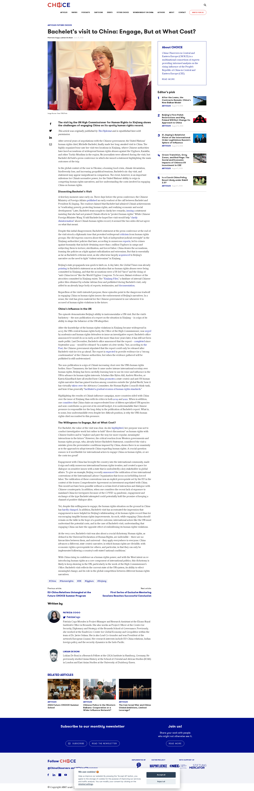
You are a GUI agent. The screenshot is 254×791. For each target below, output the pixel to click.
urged (148, 330)
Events (109, 12)
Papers (74, 12)
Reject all (161, 781)
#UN (79, 581)
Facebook (48, 775)
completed (139, 341)
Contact (182, 12)
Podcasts (85, 12)
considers (68, 402)
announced (109, 472)
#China (52, 581)
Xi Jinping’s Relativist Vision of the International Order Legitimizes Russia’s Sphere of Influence (176, 138)
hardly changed (70, 509)
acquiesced (124, 254)
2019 (115, 399)
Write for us (198, 12)
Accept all (161, 775)
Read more (168, 79)
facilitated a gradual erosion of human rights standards (113, 389)
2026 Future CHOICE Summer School (63, 706)
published (92, 200)
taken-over (77, 385)
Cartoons (98, 12)
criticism (124, 234)
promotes (110, 378)
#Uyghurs (89, 581)
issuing (130, 210)
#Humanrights (66, 581)
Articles (63, 12)
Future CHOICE (123, 12)
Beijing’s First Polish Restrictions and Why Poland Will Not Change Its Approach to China (176, 118)
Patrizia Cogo (54, 38)
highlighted (117, 427)
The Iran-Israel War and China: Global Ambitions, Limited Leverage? (135, 707)
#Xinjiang (101, 581)
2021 (125, 399)
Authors (161, 12)
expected (110, 351)
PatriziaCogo (73, 617)
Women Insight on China (143, 12)
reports (126, 241)
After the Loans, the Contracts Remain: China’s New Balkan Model (176, 100)
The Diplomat (105, 130)
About (171, 12)
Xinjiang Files (111, 278)
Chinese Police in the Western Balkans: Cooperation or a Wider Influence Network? (99, 707)
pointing (62, 268)
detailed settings (85, 784)
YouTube (66, 775)
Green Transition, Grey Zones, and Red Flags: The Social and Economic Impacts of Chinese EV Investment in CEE (175, 160)
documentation (127, 285)
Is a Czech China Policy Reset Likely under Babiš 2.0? (175, 180)
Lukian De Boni (66, 38)
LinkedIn (54, 775)
